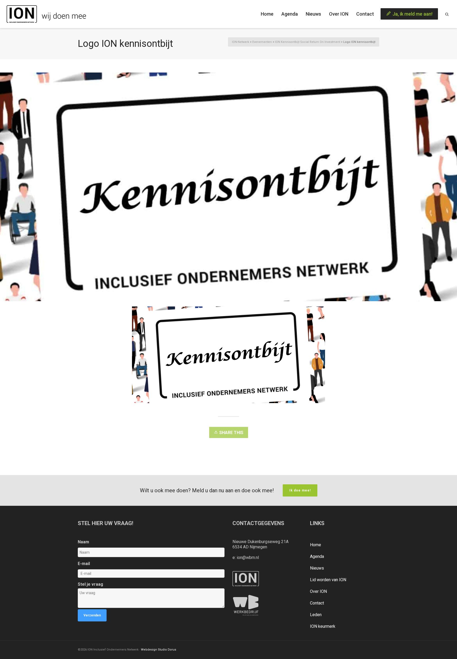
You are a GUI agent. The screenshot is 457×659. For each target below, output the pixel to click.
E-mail (84, 563)
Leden (316, 614)
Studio (162, 649)
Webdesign (149, 649)
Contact (317, 603)
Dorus (172, 649)
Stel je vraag (90, 584)
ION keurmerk (322, 626)
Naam (83, 541)
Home (315, 544)
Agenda (317, 556)
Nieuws (317, 568)
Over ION (318, 591)
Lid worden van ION (328, 579)
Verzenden (92, 615)
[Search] (447, 14)
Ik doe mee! (300, 490)
